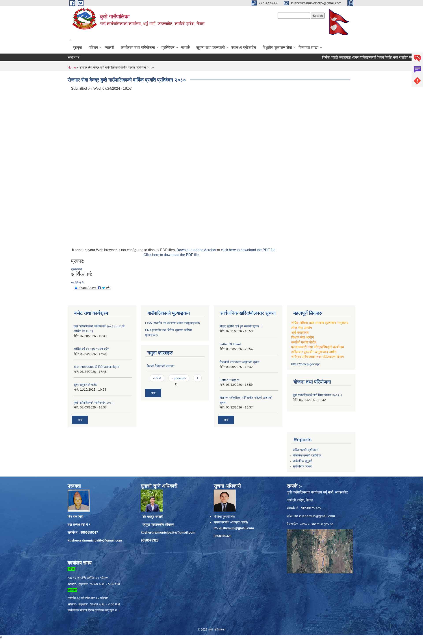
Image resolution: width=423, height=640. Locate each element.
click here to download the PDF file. (248, 250)
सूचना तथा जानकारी (210, 47)
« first (157, 378)
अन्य (80, 420)
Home (72, 67)
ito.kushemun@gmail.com (234, 528)
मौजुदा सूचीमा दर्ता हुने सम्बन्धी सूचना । (241, 326)
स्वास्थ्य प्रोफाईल (243, 47)
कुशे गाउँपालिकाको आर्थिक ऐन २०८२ (93, 402)
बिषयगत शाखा (308, 47)
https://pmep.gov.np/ (305, 364)
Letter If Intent (229, 380)
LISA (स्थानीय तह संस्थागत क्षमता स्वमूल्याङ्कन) (172, 323)
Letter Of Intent (230, 344)
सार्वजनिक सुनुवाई (302, 461)
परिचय (93, 47)
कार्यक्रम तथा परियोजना (138, 47)
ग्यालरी (109, 47)
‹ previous (179, 378)
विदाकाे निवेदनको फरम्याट (160, 366)
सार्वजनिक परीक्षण (302, 466)
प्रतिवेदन (167, 47)
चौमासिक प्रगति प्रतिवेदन (307, 455)
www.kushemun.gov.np (316, 524)
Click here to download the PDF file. (171, 255)
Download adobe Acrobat (196, 250)
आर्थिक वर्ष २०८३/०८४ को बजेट (91, 349)
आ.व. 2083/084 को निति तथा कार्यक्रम (96, 367)
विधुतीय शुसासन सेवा (277, 47)
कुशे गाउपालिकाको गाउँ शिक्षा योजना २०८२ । (317, 395)
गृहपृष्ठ (77, 47)
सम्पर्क (185, 47)
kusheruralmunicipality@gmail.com (95, 540)
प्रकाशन (76, 269)
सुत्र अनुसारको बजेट (85, 384)
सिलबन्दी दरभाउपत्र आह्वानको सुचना (239, 362)
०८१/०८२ (77, 282)
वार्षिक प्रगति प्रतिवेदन (305, 450)
